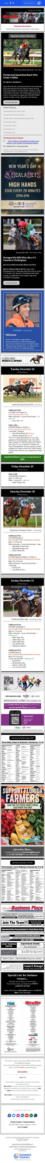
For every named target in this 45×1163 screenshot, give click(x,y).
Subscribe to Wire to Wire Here (22, 36)
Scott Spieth (15, 339)
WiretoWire (22, 1072)
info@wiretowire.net (25, 1149)
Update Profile (13, 1146)
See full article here (11, 102)
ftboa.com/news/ (33, 1088)
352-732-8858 (16, 854)
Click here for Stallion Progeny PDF (22, 738)
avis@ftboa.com (25, 990)
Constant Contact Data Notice (27, 1146)
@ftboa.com (35, 852)
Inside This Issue (9, 107)
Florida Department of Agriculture (18, 29)
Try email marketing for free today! (22, 1159)
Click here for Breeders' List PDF (22, 863)
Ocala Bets (35, 29)
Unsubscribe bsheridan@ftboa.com (22, 1144)
